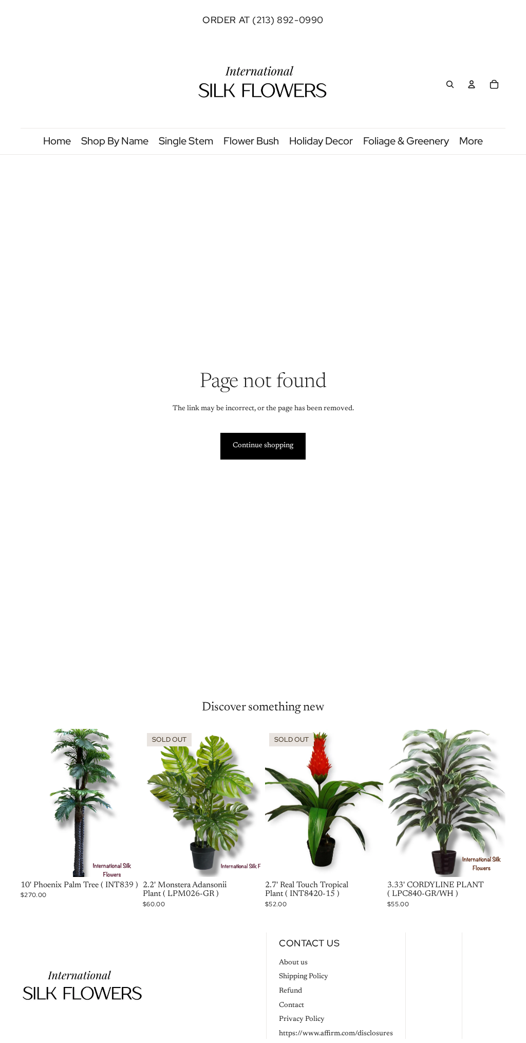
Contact (291, 1005)
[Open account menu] (471, 84)
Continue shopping (263, 445)
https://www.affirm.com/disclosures (336, 1033)
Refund (290, 991)
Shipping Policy (303, 976)
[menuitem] (471, 141)
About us (293, 962)
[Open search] (450, 84)
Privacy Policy (302, 1019)
